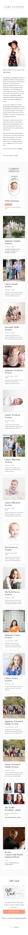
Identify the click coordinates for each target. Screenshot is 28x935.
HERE (20, 148)
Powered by (11, 927)
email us (10, 143)
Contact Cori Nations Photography (17, 918)
